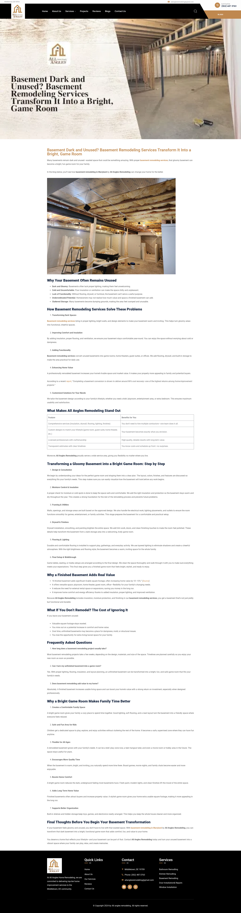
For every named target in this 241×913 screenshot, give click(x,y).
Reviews (97, 11)
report (68, 381)
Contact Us (120, 11)
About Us (56, 11)
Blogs (107, 11)
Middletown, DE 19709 (11, 2)
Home (45, 11)
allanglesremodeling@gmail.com (182, 2)
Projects (84, 11)
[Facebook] (124, 887)
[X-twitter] (130, 887)
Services (69, 11)
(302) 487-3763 (228, 6)
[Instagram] (135, 887)
